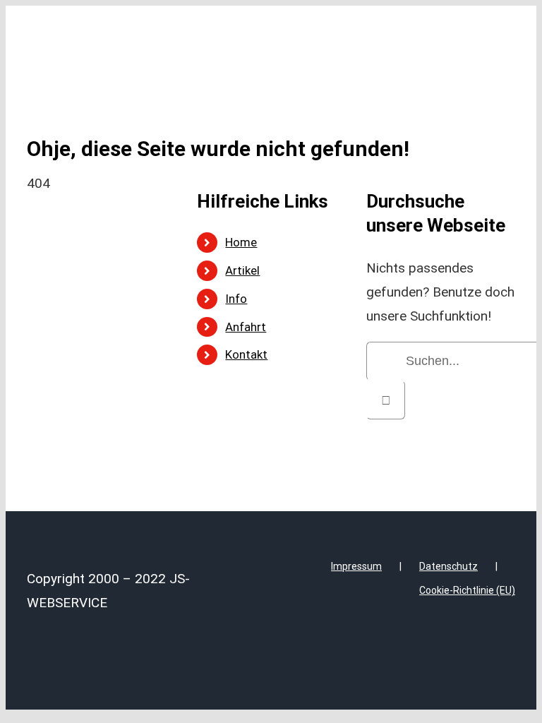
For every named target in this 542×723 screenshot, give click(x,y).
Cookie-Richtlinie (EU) (467, 590)
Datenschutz (448, 566)
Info (236, 299)
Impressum (356, 566)
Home (241, 242)
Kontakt (246, 354)
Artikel (242, 270)
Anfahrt (245, 327)
